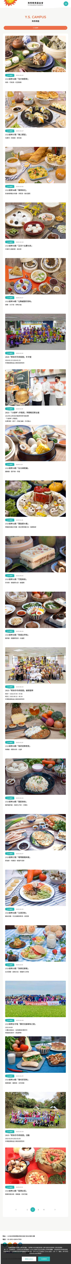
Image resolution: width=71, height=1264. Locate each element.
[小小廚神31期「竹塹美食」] (35, 554)
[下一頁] (49, 1209)
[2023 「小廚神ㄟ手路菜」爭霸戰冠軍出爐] (35, 387)
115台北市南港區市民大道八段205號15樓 (21, 1236)
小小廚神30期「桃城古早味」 (17, 634)
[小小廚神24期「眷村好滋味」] (35, 1054)
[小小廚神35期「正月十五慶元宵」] (35, 220)
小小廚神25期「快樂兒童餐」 (17, 968)
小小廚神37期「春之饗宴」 (16, 134)
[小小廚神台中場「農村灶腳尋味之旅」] (35, 999)
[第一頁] (16, 1209)
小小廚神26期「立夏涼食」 (16, 912)
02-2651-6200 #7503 (14, 1239)
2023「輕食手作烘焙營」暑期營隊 (19, 690)
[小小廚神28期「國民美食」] (35, 776)
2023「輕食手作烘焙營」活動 (17, 1135)
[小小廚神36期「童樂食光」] (35, 165)
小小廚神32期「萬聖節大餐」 (17, 523)
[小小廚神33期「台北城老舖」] (35, 443)
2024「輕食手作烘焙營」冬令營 (18, 357)
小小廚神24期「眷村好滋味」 (17, 1079)
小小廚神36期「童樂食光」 (16, 190)
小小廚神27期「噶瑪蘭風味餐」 (18, 857)
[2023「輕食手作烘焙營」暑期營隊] (35, 665)
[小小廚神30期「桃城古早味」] (35, 610)
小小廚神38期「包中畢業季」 (17, 79)
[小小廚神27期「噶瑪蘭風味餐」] (35, 832)
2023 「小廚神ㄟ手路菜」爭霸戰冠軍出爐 (22, 412)
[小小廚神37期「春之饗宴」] (35, 109)
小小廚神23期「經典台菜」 (16, 1190)
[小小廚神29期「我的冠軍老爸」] (35, 721)
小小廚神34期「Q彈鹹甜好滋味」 (19, 301)
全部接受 (44, 1259)
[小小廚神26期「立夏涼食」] (35, 888)
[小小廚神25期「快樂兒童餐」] (35, 943)
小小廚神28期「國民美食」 (16, 801)
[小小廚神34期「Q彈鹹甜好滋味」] (35, 276)
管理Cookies (29, 1259)
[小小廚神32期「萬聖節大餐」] (35, 498)
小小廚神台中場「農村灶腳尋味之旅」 (21, 1024)
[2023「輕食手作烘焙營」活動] (35, 1110)
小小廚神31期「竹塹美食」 (16, 579)
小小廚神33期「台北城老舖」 (17, 468)
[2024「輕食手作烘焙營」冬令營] (35, 332)
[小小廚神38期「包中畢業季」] (35, 54)
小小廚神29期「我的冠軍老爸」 (18, 746)
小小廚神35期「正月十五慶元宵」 (19, 245)
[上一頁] (21, 1209)
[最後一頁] (55, 1209)
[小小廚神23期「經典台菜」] (35, 1166)
